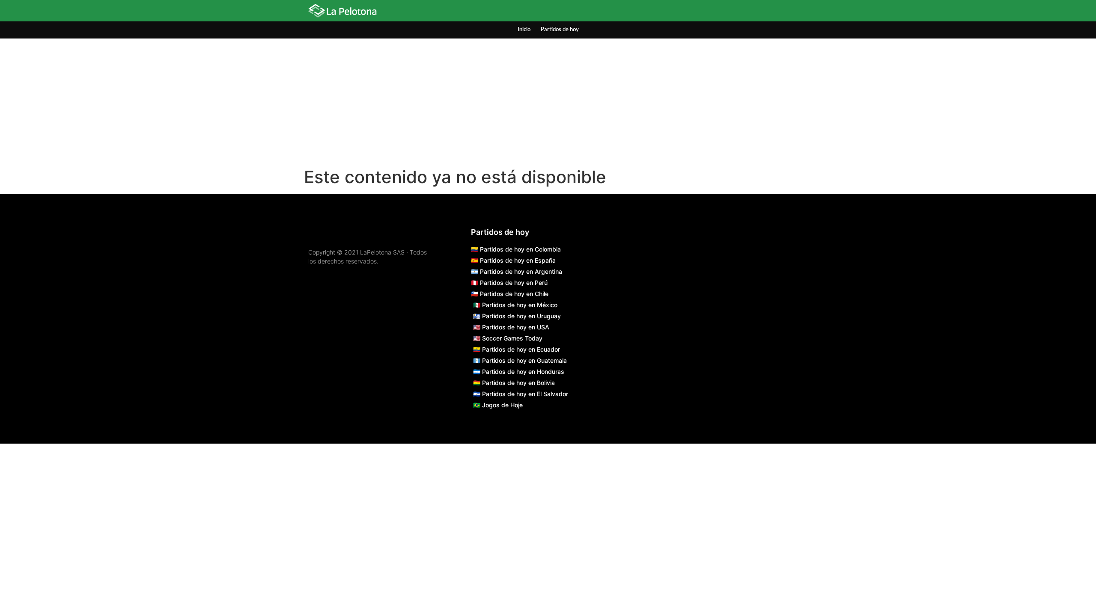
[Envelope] (791, 11)
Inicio (524, 30)
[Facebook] (750, 11)
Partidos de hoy (560, 30)
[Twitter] (770, 11)
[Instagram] (729, 11)
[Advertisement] (548, 103)
